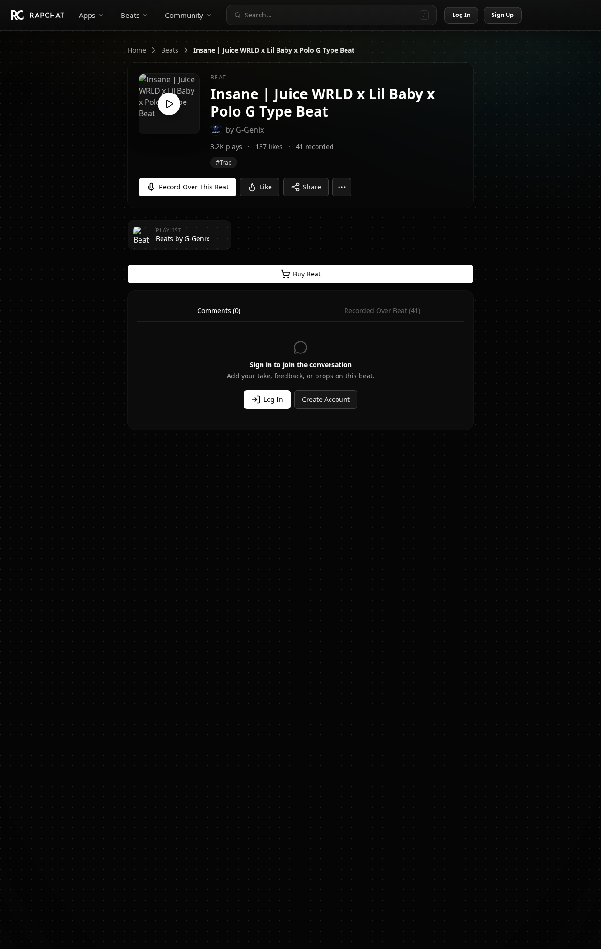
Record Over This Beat (194, 186)
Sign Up (503, 15)
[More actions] (341, 187)
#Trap (223, 162)
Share (312, 186)
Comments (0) (218, 310)
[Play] (169, 104)
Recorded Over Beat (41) (382, 310)
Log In (461, 15)
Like (266, 186)
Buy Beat (307, 273)
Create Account (326, 399)
